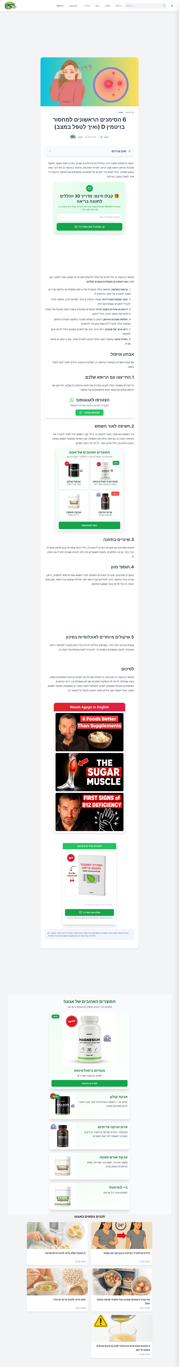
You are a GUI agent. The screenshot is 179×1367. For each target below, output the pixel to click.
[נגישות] (172, 5)
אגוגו (80, 137)
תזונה (107, 5)
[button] (89, 151)
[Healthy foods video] (89, 732)
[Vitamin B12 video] (89, 812)
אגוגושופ (73, 5)
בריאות (119, 5)
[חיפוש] (164, 5)
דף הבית (130, 112)
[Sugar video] (89, 772)
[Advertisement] (89, 35)
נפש (97, 5)
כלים (88, 5)
